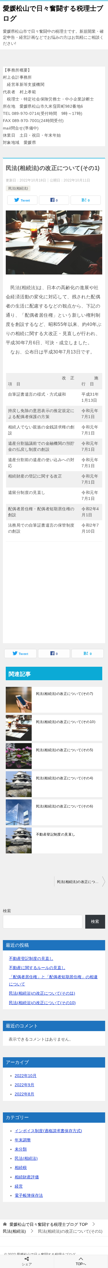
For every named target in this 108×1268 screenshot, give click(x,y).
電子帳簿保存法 (29, 1195)
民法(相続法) (18, 188)
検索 (7, 911)
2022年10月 (26, 1075)
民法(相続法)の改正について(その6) (64, 806)
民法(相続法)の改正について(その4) (64, 778)
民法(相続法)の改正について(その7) (64, 694)
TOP (49, 1224)
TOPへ (81, 1264)
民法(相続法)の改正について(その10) (65, 722)
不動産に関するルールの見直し (37, 967)
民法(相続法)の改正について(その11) (42, 993)
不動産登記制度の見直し (55, 834)
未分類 (21, 1149)
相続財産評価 (27, 1177)
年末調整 (23, 1140)
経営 (19, 1186)
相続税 (21, 1167)
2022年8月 (24, 1094)
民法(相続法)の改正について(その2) (81, 882)
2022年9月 (24, 1085)
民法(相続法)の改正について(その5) (64, 750)
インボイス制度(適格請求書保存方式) (48, 1130)
